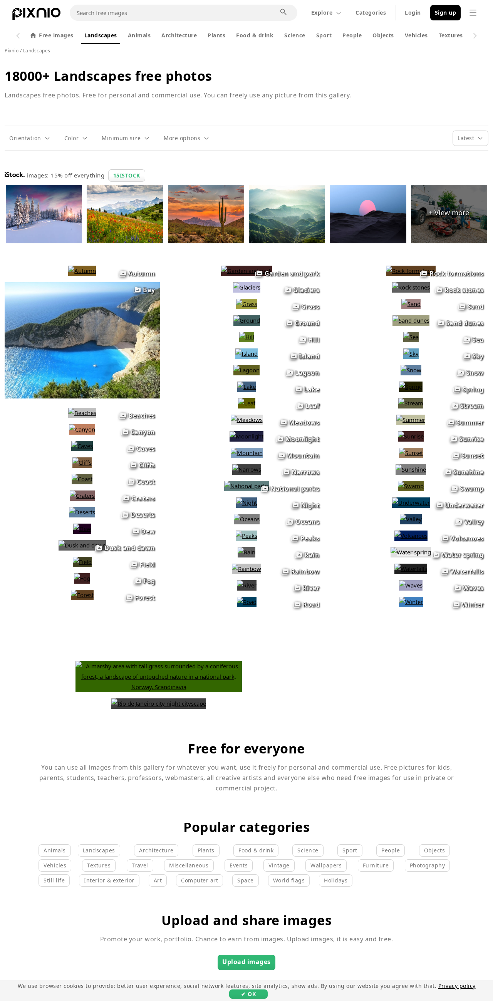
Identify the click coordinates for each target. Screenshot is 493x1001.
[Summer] (410, 420)
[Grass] (246, 304)
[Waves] (411, 585)
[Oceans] (247, 519)
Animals (139, 35)
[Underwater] (411, 502)
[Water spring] (411, 552)
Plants (216, 35)
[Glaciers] (246, 287)
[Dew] (82, 528)
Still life (54, 880)
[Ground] (246, 320)
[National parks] (246, 486)
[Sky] (411, 353)
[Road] (247, 602)
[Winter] (411, 602)
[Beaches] (82, 413)
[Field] (82, 562)
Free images (56, 35)
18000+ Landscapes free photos (108, 76)
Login (413, 12)
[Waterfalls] (410, 568)
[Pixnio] (36, 15)
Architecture (179, 35)
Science (294, 35)
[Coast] (82, 479)
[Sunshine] (411, 469)
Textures (451, 35)
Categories (370, 12)
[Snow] (411, 370)
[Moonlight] (246, 436)
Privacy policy (457, 985)
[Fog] (82, 578)
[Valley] (411, 519)
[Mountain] (247, 453)
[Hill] (246, 337)
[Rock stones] (411, 287)
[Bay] (82, 396)
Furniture (376, 865)
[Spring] (411, 386)
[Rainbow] (246, 568)
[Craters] (82, 495)
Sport (324, 35)
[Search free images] (284, 12)
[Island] (246, 353)
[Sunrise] (411, 436)
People (352, 35)
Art (158, 880)
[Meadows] (247, 420)
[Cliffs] (82, 462)
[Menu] (473, 12)
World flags (289, 880)
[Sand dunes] (410, 320)
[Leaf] (246, 403)
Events (239, 865)
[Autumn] (82, 271)
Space (245, 880)
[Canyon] (82, 429)
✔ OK (248, 994)
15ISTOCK (126, 175)
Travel (140, 865)
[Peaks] (246, 535)
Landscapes (100, 35)
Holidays (335, 880)
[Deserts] (82, 512)
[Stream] (410, 403)
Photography (427, 865)
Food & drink (254, 35)
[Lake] (246, 386)
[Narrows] (246, 469)
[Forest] (82, 595)
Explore (322, 12)
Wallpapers (326, 865)
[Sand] (411, 304)
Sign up (445, 12)
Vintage (279, 865)
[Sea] (411, 337)
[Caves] (82, 446)
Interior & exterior (109, 880)
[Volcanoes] (411, 535)
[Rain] (246, 552)
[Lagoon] (246, 370)
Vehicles (416, 35)
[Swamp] (411, 486)
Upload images (246, 961)
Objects (383, 35)
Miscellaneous (189, 865)
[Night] (246, 502)
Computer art (199, 880)
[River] (247, 585)
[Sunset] (411, 453)
